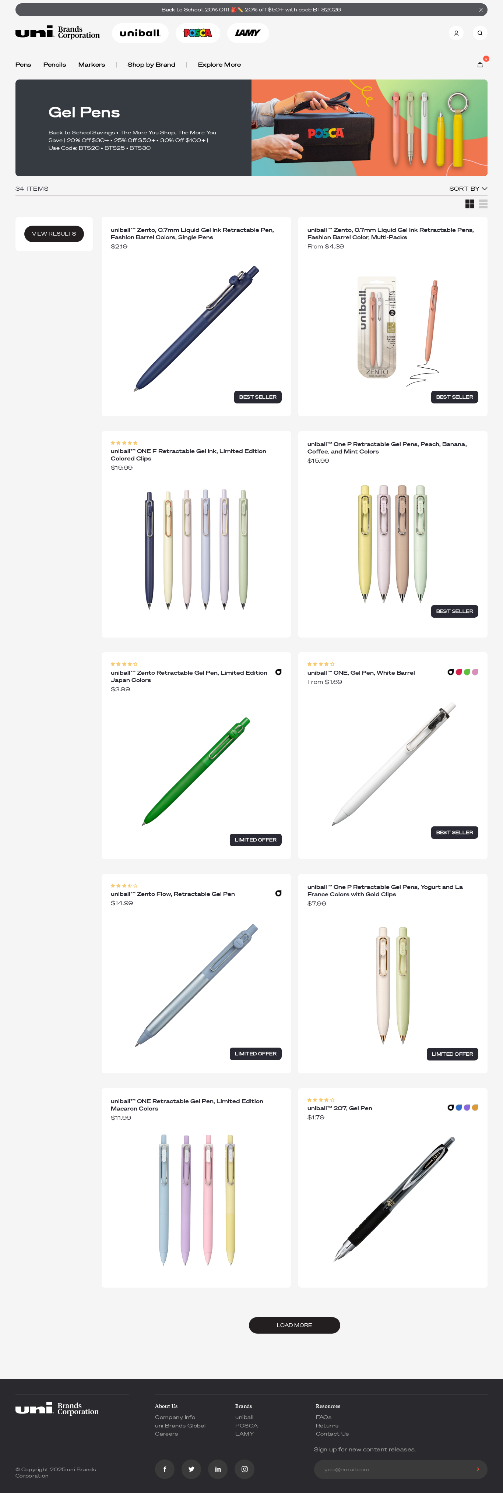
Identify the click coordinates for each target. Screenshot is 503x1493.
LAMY (244, 1433)
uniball (244, 1417)
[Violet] (467, 1107)
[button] (124, 443)
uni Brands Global (180, 1425)
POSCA (246, 1425)
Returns (327, 1425)
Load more (294, 1325)
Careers (166, 1433)
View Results (54, 234)
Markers (91, 64)
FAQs (324, 1417)
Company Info (175, 1417)
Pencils (54, 64)
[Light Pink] (475, 672)
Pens (23, 64)
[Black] (278, 672)
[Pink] (458, 672)
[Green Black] (467, 672)
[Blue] (458, 1107)
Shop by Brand (151, 64)
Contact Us (332, 1433)
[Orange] (475, 1107)
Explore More (219, 64)
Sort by (466, 188)
